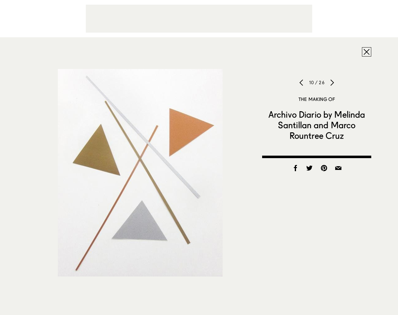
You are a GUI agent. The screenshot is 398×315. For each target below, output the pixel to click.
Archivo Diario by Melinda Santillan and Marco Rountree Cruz (316, 125)
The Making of (316, 99)
